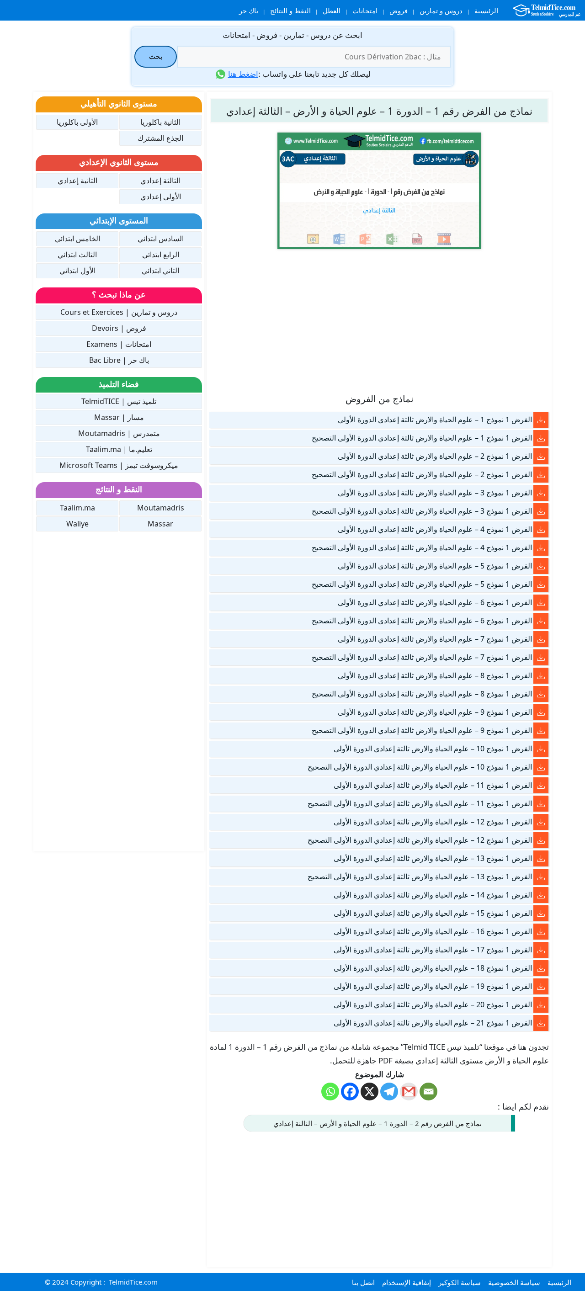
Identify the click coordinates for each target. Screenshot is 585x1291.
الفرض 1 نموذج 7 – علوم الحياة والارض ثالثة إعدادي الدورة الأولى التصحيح (422, 657)
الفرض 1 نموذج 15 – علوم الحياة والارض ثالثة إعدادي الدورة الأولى (433, 913)
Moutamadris (160, 508)
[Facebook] (350, 1091)
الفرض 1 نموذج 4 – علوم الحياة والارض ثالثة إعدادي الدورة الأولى (435, 529)
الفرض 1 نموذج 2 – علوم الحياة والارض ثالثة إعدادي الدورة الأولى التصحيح (422, 474)
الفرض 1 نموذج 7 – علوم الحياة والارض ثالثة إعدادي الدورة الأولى (435, 639)
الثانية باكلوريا (160, 122)
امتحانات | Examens (118, 344)
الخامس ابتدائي (77, 239)
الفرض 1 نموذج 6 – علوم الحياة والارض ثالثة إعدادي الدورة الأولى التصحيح (422, 621)
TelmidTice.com (133, 1281)
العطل (331, 10)
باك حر (248, 10)
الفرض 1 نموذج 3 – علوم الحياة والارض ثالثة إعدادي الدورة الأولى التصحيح (422, 511)
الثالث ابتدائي (77, 255)
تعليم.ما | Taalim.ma (119, 449)
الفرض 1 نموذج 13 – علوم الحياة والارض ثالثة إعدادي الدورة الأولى (433, 858)
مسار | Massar (119, 417)
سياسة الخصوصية (514, 1282)
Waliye (77, 524)
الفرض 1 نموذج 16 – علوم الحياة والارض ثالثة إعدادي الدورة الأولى (433, 931)
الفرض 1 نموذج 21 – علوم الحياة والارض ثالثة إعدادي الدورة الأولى (433, 1023)
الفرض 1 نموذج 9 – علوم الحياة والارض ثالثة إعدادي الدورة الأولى (435, 712)
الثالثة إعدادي (160, 180)
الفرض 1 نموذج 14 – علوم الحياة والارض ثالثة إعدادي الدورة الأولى (433, 895)
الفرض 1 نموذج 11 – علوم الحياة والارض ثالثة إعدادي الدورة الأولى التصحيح (420, 803)
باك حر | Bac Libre (119, 360)
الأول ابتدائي (77, 271)
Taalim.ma (77, 508)
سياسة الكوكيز (459, 1282)
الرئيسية (486, 10)
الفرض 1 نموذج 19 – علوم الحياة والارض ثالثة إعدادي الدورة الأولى (433, 986)
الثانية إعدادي (77, 180)
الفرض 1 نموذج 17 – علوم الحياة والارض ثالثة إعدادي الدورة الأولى (433, 950)
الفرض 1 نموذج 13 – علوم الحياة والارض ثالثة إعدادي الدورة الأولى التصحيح (420, 876)
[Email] (428, 1091)
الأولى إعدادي (160, 196)
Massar (160, 524)
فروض (398, 10)
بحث (155, 56)
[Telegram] (389, 1091)
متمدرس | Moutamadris (119, 433)
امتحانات (365, 10)
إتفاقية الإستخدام (406, 1282)
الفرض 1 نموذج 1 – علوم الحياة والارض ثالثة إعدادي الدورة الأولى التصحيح (422, 438)
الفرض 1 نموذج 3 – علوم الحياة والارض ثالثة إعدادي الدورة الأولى (435, 493)
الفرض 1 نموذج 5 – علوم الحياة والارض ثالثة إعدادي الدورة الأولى (435, 566)
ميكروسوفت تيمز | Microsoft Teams (118, 465)
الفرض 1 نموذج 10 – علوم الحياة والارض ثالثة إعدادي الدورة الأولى (433, 749)
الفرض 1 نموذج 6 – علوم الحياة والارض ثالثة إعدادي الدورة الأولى (435, 602)
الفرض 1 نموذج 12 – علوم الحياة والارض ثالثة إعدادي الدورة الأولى (433, 822)
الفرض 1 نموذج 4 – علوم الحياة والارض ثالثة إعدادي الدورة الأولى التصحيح (422, 547)
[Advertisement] (379, 320)
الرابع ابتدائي (160, 255)
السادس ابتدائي (161, 239)
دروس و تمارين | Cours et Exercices (118, 312)
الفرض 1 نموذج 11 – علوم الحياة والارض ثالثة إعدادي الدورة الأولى (433, 785)
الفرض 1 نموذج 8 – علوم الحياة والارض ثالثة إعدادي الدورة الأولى (435, 675)
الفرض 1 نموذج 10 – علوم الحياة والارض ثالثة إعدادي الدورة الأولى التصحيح (420, 767)
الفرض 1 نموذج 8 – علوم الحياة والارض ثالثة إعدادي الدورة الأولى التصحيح (422, 694)
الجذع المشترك (160, 138)
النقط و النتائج (290, 10)
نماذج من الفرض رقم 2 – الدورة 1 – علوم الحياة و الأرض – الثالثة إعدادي (377, 1123)
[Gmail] (409, 1091)
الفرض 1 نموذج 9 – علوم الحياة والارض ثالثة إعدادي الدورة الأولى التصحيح (422, 730)
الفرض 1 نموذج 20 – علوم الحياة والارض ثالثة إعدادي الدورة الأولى (433, 1004)
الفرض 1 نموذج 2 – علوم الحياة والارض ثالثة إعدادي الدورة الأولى (435, 456)
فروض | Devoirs (119, 328)
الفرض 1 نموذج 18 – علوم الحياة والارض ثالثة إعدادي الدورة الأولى (433, 968)
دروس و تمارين (441, 10)
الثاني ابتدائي (160, 271)
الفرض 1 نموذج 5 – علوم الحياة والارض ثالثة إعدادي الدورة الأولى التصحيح (422, 584)
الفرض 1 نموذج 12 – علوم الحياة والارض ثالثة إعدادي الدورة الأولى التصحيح (420, 840)
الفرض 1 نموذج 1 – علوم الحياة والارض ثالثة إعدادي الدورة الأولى (435, 419)
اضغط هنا (243, 74)
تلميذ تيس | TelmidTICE (118, 401)
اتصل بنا (363, 1282)
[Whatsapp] (330, 1091)
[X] (369, 1091)
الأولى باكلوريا (77, 122)
